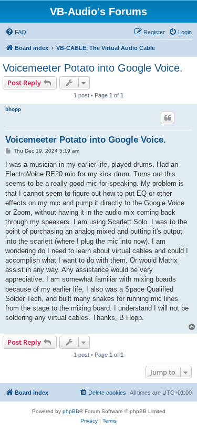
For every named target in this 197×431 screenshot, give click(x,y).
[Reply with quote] (167, 118)
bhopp (13, 109)
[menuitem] (15, 32)
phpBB (71, 411)
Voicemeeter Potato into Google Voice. (93, 68)
